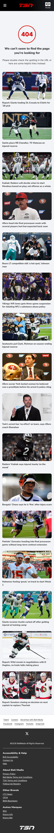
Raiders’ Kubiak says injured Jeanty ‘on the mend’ (24, 466)
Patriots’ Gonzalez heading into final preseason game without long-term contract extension (26, 543)
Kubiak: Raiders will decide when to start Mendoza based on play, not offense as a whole (26, 185)
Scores (47, 8)
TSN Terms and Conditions (15, 780)
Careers (14, 719)
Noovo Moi (7, 818)
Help (5, 763)
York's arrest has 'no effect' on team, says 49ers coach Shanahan (26, 426)
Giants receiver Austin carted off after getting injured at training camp (25, 623)
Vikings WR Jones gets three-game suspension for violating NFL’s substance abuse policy (26, 305)
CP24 (5, 797)
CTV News (7, 794)
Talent (6, 719)
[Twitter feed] (27, 733)
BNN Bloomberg (10, 801)
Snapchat (40, 724)
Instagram (19, 724)
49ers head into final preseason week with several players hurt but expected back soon (25, 225)
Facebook (7, 724)
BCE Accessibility (10, 757)
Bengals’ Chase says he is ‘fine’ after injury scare (27, 504)
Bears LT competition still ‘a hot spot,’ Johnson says (25, 265)
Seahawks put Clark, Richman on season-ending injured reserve (27, 345)
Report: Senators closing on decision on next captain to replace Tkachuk (25, 704)
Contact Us (8, 760)
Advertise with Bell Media (31, 719)
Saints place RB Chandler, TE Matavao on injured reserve (23, 144)
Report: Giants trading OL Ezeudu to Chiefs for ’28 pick (26, 104)
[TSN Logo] (26, 5)
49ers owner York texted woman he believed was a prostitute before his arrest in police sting (26, 385)
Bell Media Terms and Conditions (17, 777)
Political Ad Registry (12, 784)
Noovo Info (8, 814)
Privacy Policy (9, 774)
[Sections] (5, 5)
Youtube (29, 724)
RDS (5, 811)
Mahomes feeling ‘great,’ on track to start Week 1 (26, 583)
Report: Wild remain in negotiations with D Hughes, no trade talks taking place (24, 664)
